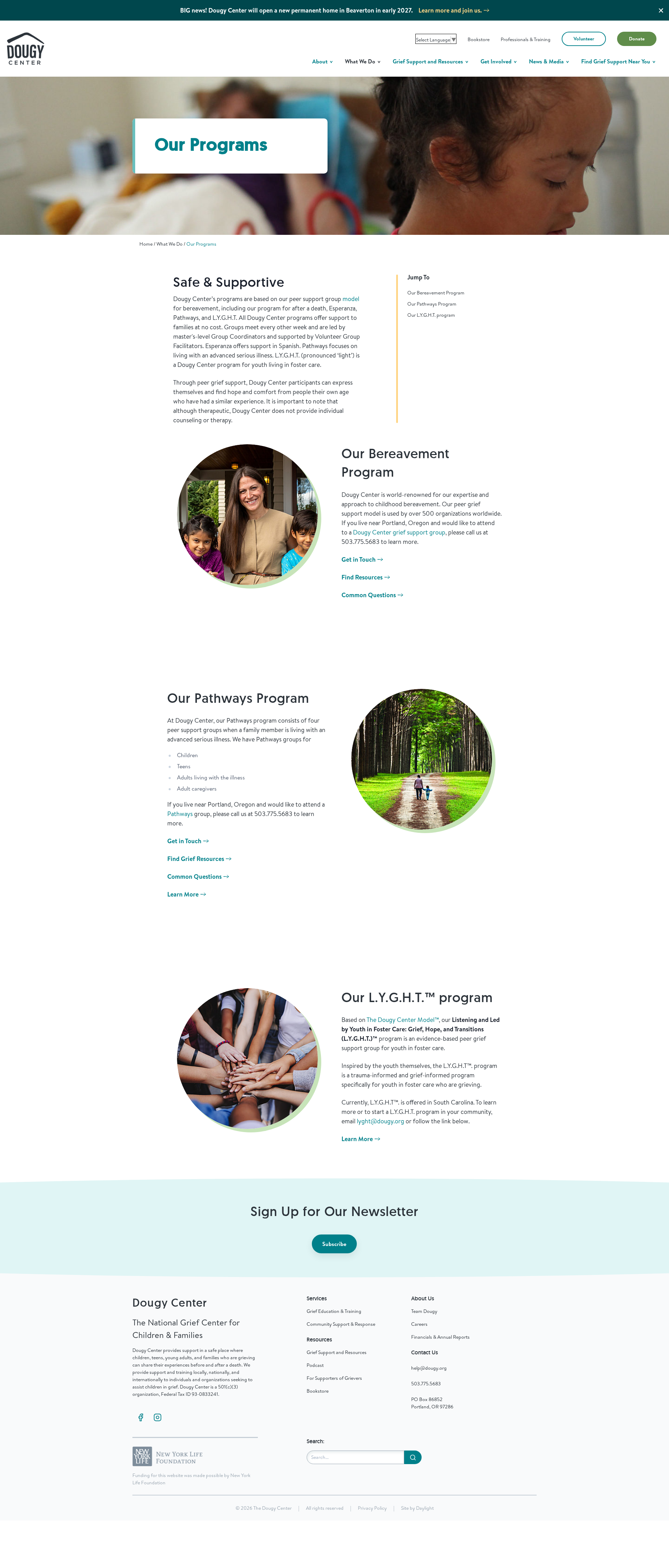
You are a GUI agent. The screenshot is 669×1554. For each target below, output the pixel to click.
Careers (419, 1324)
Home (146, 243)
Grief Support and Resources (428, 61)
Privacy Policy (372, 1508)
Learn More (183, 894)
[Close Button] (661, 10)
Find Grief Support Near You (616, 61)
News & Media (547, 61)
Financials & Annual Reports (440, 1336)
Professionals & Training (526, 39)
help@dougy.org (429, 1367)
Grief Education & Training (334, 1311)
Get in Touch (358, 559)
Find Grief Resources (195, 858)
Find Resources (362, 577)
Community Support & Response (341, 1324)
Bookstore (479, 39)
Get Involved (496, 61)
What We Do (361, 61)
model (351, 298)
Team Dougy (424, 1311)
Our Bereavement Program (435, 292)
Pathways (180, 813)
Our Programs (201, 243)
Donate (637, 38)
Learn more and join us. (450, 10)
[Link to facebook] (140, 1417)
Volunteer (584, 38)
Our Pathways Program (431, 303)
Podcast (315, 1365)
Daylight (425, 1508)
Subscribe (334, 1244)
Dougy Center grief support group (399, 532)
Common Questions (368, 595)
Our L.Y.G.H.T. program (431, 314)
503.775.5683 (426, 1383)
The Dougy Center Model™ (403, 1019)
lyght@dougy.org (380, 1121)
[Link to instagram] (157, 1417)
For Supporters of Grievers (334, 1378)
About (320, 61)
